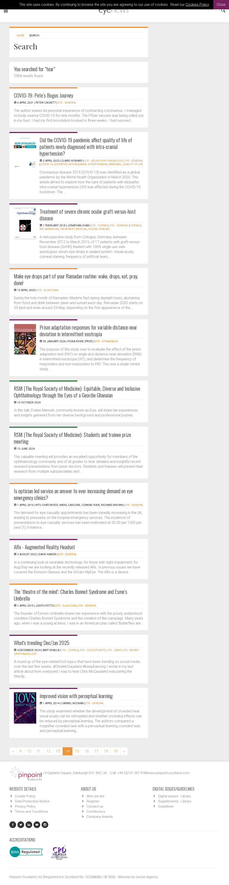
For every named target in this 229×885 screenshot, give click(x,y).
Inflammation (49, 229)
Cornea (135, 225)
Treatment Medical (73, 229)
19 (116, 751)
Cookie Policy (25, 796)
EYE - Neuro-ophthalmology (104, 160)
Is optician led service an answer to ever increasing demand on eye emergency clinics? (73, 494)
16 (87, 751)
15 (77, 751)
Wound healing (99, 229)
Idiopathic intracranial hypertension (80, 164)
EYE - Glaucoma (47, 290)
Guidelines (166, 806)
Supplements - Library (174, 801)
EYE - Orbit (114, 650)
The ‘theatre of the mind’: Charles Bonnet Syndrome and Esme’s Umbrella (70, 594)
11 (39, 751)
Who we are (95, 796)
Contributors (96, 812)
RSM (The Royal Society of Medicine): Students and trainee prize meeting (72, 437)
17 (96, 751)
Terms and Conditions (31, 812)
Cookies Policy (197, 4)
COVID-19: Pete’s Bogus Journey (43, 95)
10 (29, 751)
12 (48, 751)
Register (93, 801)
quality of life (133, 164)
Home (20, 35)
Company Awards (100, 817)
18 (106, 751)
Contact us (95, 806)
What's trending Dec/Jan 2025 (41, 643)
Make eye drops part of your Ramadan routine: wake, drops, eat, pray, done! (76, 279)
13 (58, 751)
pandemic (114, 164)
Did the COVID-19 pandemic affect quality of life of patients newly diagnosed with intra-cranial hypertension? (86, 146)
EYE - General (67, 102)
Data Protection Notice (32, 801)
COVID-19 (47, 164)
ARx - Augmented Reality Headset (44, 547)
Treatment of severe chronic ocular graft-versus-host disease (88, 214)
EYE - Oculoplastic (93, 650)
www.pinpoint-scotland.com (169, 773)
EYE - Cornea (100, 225)
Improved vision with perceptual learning (76, 696)
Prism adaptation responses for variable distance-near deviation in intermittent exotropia (88, 330)
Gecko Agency (147, 877)
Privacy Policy (25, 806)
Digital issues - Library (174, 796)
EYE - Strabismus (106, 341)
